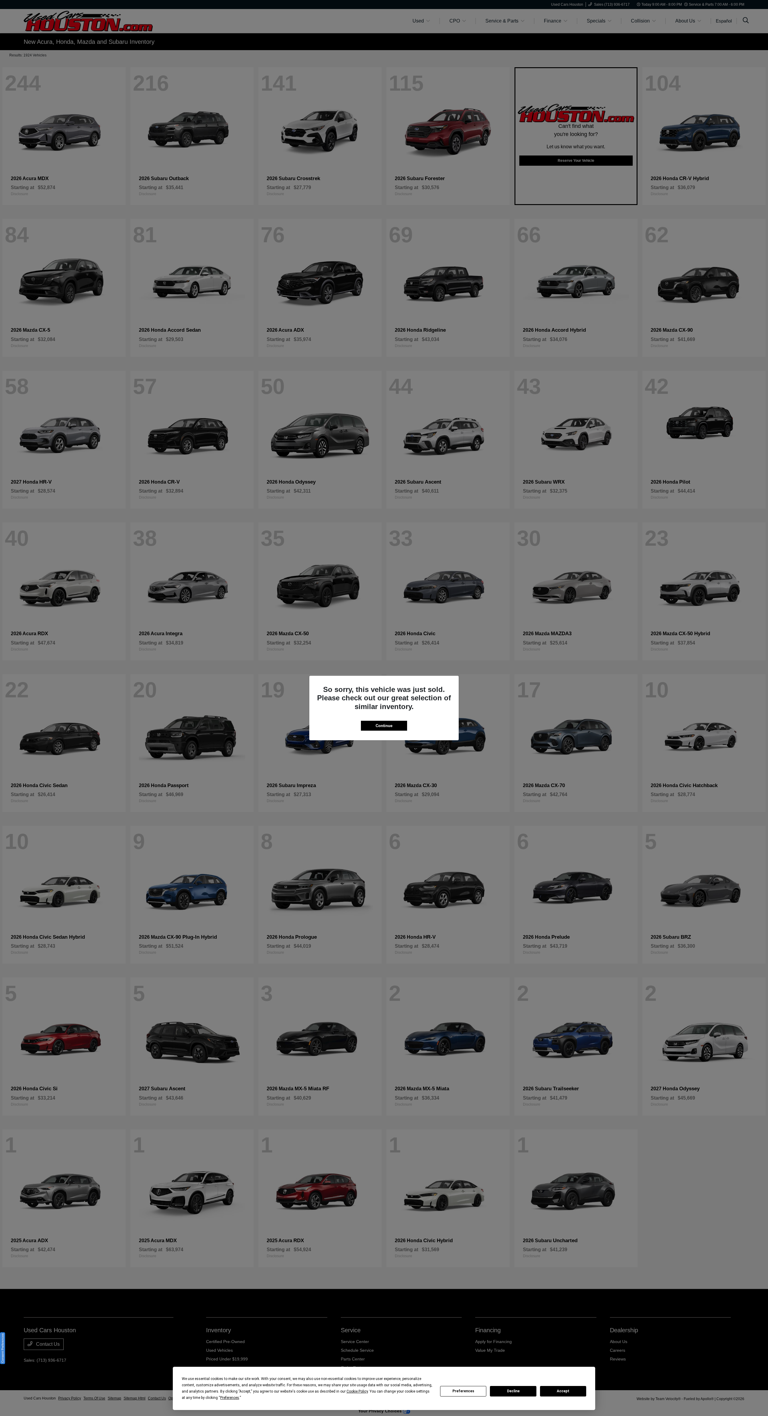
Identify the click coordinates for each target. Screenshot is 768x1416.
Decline (513, 1391)
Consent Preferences (2, 1348)
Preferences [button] (229, 1398)
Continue (384, 725)
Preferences (463, 1391)
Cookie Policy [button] (357, 1391)
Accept (563, 1391)
